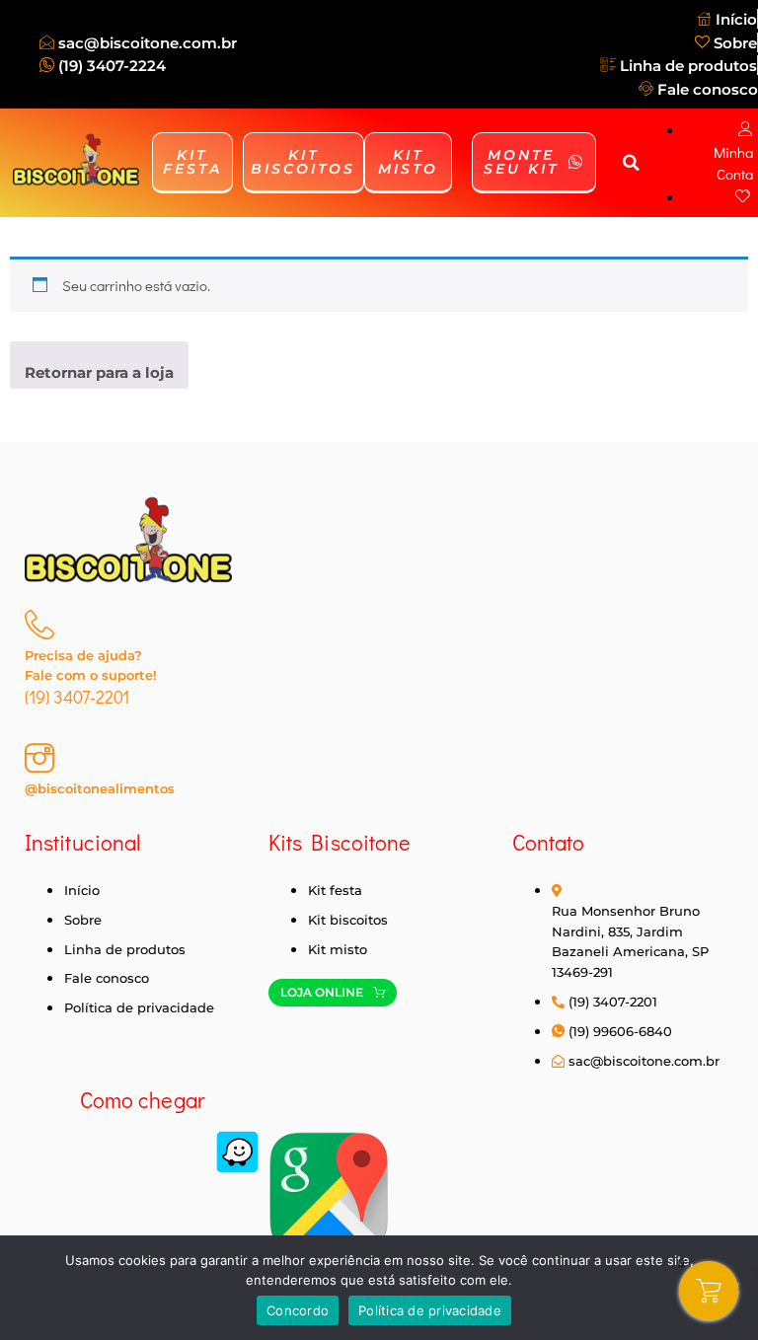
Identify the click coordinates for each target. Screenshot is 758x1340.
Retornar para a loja (99, 372)
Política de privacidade (429, 1310)
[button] (630, 163)
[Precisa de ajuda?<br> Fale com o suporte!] (39, 624)
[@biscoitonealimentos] (39, 758)
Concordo (297, 1310)
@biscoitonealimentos (100, 788)
